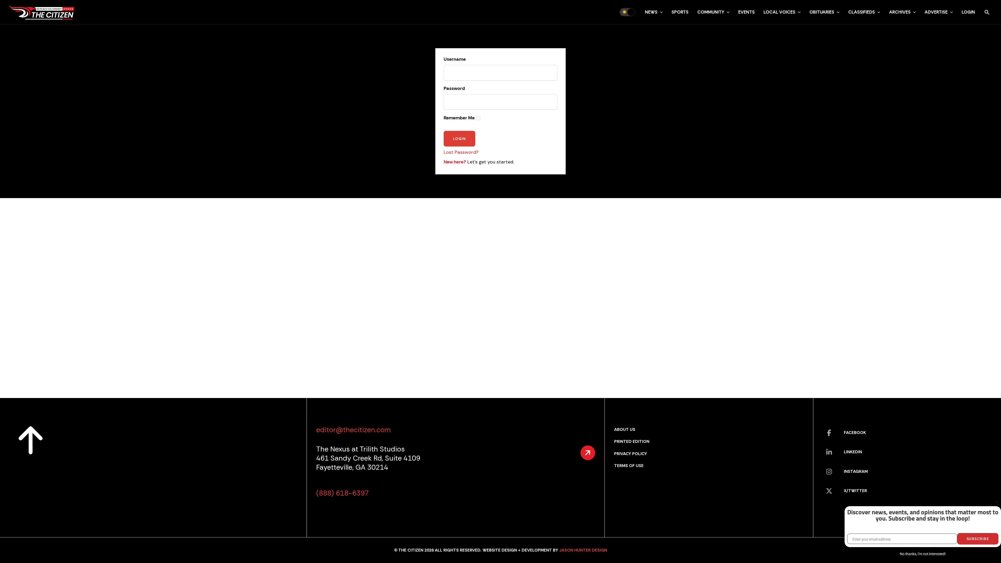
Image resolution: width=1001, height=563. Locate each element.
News (651, 12)
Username (455, 59)
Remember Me (459, 118)
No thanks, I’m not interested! (922, 554)
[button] (660, 12)
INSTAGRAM (856, 471)
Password (454, 88)
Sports (680, 12)
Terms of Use (629, 465)
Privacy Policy (630, 453)
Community (710, 12)
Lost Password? (461, 152)
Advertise (936, 12)
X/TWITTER (855, 490)
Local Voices (779, 12)
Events (746, 12)
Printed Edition (631, 441)
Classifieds (861, 12)
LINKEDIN (853, 452)
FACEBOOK (855, 432)
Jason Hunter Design (583, 550)
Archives (900, 12)
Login (968, 12)
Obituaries (821, 12)
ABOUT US (624, 429)
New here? (455, 162)
